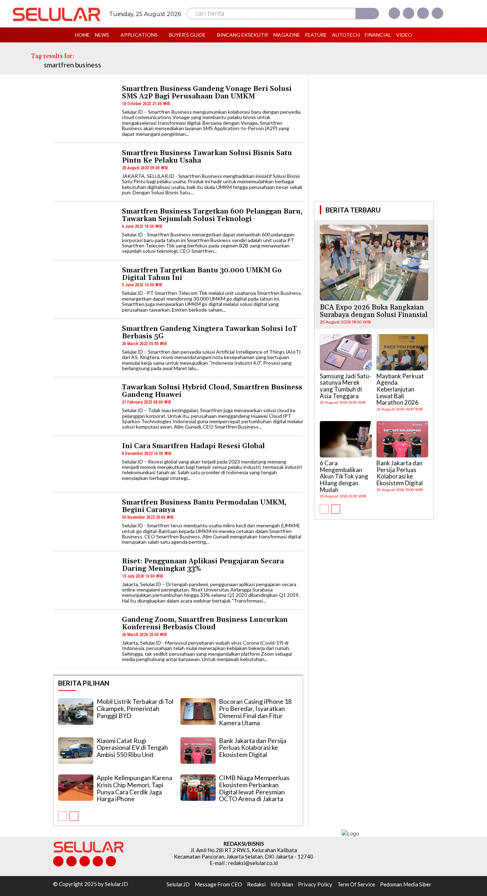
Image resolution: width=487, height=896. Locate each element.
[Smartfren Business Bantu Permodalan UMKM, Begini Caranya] (84, 521)
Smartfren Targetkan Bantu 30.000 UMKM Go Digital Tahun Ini (202, 274)
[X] (423, 13)
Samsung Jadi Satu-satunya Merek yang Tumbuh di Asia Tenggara (345, 386)
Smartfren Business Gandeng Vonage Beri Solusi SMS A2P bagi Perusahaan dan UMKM (207, 93)
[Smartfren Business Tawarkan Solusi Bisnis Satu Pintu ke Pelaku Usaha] (84, 171)
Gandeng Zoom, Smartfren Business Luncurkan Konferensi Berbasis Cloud (205, 623)
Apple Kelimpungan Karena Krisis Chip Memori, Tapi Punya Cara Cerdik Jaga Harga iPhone (134, 788)
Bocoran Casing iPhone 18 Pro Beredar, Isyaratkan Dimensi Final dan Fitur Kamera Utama (255, 711)
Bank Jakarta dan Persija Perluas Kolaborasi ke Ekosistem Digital (252, 748)
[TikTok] (85, 861)
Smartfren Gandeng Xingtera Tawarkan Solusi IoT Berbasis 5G (209, 332)
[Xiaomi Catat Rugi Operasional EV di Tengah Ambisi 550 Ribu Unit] (75, 750)
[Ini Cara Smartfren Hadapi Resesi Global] (84, 464)
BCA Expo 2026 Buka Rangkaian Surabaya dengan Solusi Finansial (373, 311)
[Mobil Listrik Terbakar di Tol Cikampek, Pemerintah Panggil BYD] (75, 711)
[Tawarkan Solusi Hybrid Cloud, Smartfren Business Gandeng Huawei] (84, 405)
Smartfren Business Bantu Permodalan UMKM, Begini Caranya (204, 506)
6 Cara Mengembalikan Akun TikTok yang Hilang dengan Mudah (344, 476)
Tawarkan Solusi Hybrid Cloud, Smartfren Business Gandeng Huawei (212, 391)
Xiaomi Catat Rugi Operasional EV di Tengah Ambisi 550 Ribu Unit (132, 748)
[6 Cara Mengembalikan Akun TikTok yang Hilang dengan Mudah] (346, 439)
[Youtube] (437, 13)
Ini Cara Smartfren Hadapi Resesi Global (193, 446)
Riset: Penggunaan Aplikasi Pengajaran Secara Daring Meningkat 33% (203, 565)
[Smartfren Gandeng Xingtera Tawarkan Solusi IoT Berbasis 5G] (84, 347)
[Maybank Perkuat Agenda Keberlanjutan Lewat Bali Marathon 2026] (402, 352)
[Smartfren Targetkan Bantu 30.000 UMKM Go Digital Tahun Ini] (84, 289)
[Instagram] (408, 13)
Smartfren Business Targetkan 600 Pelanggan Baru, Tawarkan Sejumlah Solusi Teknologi (212, 215)
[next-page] (74, 816)
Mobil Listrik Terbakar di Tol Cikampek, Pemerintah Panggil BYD (135, 708)
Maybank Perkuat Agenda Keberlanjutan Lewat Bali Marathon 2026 (400, 389)
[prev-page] (62, 816)
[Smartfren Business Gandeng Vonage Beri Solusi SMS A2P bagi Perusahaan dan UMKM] (84, 107)
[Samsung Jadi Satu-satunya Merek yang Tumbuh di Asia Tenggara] (346, 352)
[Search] (367, 13)
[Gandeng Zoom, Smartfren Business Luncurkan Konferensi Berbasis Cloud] (84, 638)
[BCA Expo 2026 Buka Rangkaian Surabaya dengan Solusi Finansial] (374, 263)
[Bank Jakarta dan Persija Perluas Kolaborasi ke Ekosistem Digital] (198, 750)
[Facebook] (394, 13)
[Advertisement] (374, 138)
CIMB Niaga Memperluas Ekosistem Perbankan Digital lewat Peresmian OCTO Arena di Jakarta (254, 788)
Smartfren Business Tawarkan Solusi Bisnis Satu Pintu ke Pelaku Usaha (207, 157)
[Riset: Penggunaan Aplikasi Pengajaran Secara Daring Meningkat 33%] (84, 579)
